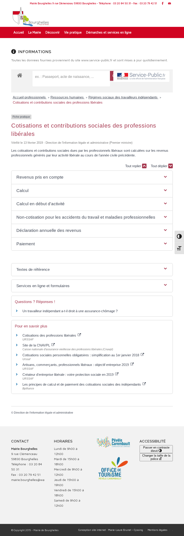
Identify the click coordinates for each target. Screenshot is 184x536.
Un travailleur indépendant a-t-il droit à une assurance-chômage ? (70, 311)
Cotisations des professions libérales (49, 335)
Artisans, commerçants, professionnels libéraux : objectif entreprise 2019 (76, 365)
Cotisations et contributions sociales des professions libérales (58, 102)
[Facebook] (162, 3)
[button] (92, 177)
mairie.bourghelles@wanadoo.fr (33, 480)
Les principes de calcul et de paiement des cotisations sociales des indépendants (82, 384)
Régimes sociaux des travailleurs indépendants (123, 97)
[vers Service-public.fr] (141, 76)
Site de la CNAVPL (36, 345)
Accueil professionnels (30, 97)
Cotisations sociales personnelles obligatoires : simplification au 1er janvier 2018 (81, 355)
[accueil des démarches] (20, 75)
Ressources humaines (67, 97)
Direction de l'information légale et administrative (43, 412)
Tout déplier (159, 166)
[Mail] (169, 3)
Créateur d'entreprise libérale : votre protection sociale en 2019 (68, 374)
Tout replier (133, 166)
